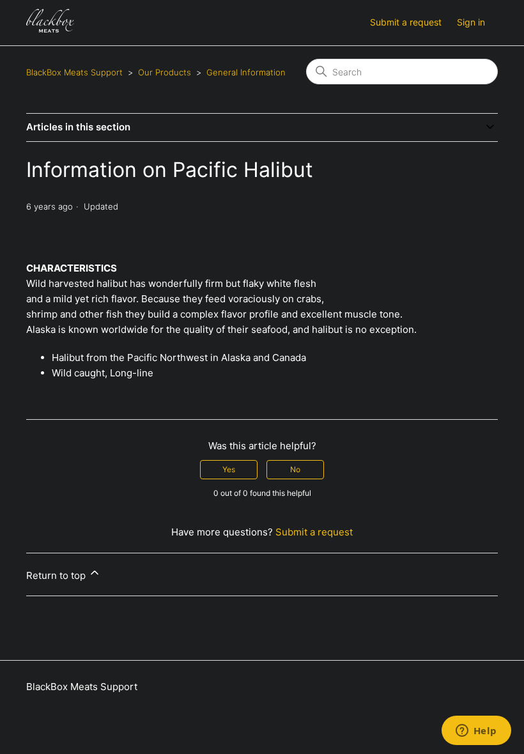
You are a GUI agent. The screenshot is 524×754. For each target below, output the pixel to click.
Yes (228, 469)
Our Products (164, 72)
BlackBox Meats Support (74, 72)
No (295, 469)
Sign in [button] (471, 22)
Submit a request (406, 22)
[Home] (50, 29)
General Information (246, 72)
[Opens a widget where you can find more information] (476, 732)
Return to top (57, 575)
